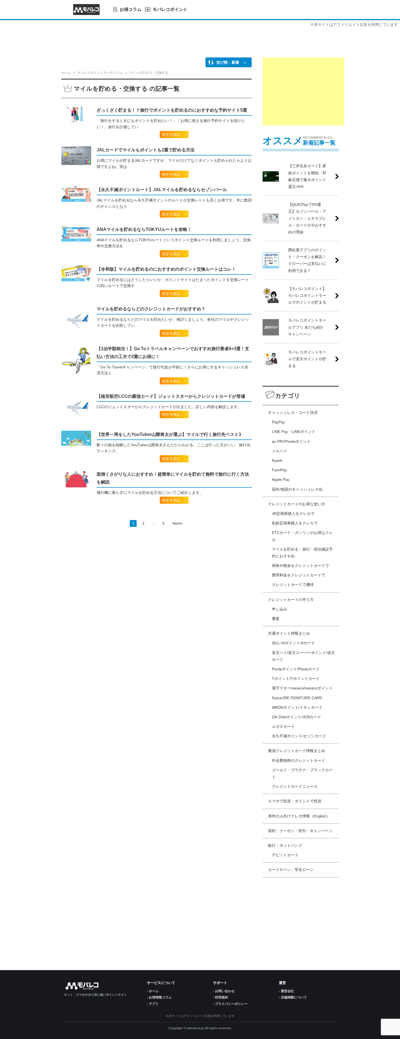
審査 (275, 618)
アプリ (154, 1004)
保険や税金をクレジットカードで (300, 565)
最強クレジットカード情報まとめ (296, 750)
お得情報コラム (160, 997)
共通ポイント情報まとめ (289, 633)
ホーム (154, 991)
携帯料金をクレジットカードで (298, 575)
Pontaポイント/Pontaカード (296, 669)
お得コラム (130, 9)
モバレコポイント (170, 9)
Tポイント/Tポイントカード (296, 678)
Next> (178, 523)
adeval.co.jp (195, 1028)
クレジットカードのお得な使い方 (296, 504)
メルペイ (279, 451)
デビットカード (285, 855)
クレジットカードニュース (295, 786)
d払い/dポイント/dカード (293, 643)
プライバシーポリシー (231, 1004)
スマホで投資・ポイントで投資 (294, 801)
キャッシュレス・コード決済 (293, 412)
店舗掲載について (294, 997)
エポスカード (283, 726)
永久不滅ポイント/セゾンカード (299, 736)
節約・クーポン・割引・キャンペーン (300, 831)
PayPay (278, 422)
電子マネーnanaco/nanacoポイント (302, 688)
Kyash (277, 460)
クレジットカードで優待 (293, 584)
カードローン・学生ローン (291, 869)
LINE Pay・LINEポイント (293, 431)
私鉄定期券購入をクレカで (295, 523)
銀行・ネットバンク (285, 845)
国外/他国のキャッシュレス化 (297, 489)
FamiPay (279, 470)
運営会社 (287, 991)
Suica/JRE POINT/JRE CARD (297, 698)
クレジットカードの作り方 (291, 599)
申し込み (279, 609)
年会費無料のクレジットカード (298, 760)
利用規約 (221, 997)
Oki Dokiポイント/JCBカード (296, 717)
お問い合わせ (225, 991)
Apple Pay (280, 479)
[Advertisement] (303, 91)
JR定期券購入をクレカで (293, 513)
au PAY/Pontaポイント (291, 441)
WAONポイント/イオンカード (297, 707)
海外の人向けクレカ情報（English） (299, 816)
